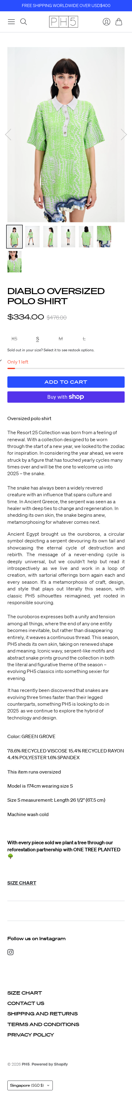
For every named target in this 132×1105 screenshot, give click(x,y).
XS (14, 338)
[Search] (23, 22)
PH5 (26, 1064)
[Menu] (11, 21)
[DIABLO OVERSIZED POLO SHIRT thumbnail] (14, 236)
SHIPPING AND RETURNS (42, 1014)
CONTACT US (25, 1003)
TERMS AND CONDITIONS (43, 1024)
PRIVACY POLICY (30, 1035)
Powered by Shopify (50, 1064)
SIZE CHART (24, 993)
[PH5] (63, 21)
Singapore (27, 1085)
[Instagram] (10, 953)
